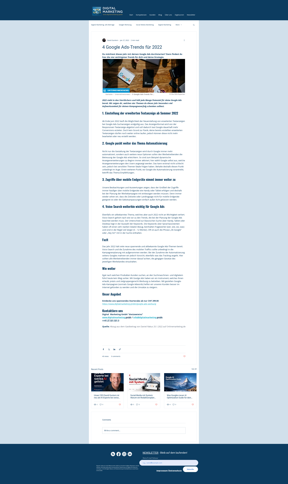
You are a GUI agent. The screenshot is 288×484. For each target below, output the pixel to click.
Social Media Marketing (145, 25)
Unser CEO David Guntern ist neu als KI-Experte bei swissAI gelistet (107, 396)
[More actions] (184, 40)
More (178, 25)
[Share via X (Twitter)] (109, 349)
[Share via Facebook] (103, 349)
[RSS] (113, 454)
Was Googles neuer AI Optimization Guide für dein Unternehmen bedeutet (179, 396)
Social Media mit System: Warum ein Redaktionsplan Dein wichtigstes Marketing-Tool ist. (142, 396)
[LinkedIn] (130, 454)
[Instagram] (124, 454)
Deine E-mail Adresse (150, 458)
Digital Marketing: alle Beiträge (102, 25)
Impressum (162, 470)
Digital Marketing (164, 25)
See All (194, 369)
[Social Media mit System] (144, 382)
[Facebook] (118, 454)
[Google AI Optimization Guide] (180, 382)
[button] (194, 25)
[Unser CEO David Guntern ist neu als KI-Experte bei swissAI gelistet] (107, 382)
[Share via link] (120, 349)
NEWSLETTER (150, 452)
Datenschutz (175, 470)
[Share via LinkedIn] (114, 349)
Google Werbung (125, 25)
